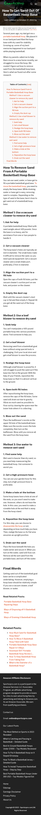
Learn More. (33, 29)
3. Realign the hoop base (22, 128)
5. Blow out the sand (21, 134)
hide (28, 84)
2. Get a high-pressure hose (24, 146)
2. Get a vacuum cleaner (22, 104)
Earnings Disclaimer (12, 791)
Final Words (12, 161)
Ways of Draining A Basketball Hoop (20, 617)
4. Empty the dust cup (21, 113)
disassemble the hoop (13, 526)
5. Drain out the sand (21, 158)
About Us (7, 799)
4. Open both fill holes (21, 131)
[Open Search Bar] (31, 4)
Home (5, 784)
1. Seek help (17, 122)
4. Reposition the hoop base (24, 155)
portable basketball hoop (14, 36)
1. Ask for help (18, 101)
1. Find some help (19, 143)
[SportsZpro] (13, 3)
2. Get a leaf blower (20, 125)
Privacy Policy (9, 795)
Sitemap (7, 788)
